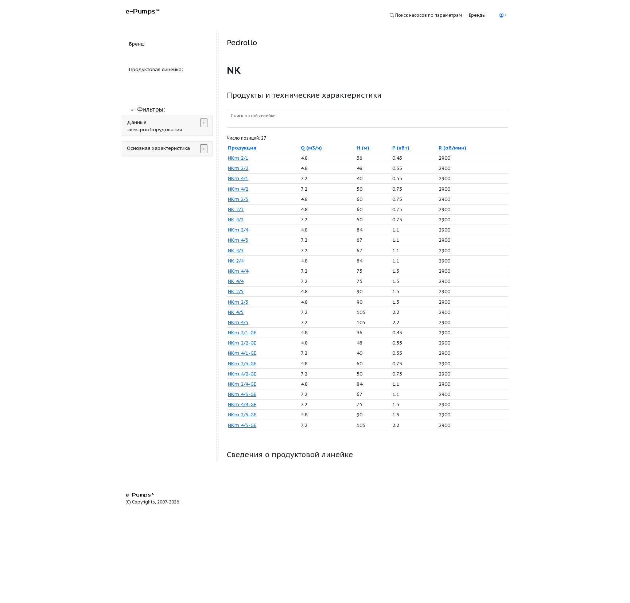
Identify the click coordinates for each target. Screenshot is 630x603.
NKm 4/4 (238, 271)
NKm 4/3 (238, 240)
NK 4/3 (236, 250)
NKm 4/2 (238, 189)
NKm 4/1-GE (242, 353)
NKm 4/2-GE (242, 373)
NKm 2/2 (238, 168)
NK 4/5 (236, 312)
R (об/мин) (452, 147)
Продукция (242, 147)
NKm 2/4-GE (242, 384)
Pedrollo (242, 42)
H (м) (363, 147)
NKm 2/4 (238, 229)
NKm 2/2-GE (242, 342)
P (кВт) (400, 147)
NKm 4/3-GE (242, 394)
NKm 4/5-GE (242, 425)
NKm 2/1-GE (242, 332)
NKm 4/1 (238, 178)
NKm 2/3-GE (242, 363)
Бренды (477, 15)
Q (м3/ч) (311, 147)
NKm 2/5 (238, 302)
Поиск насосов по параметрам (428, 15)
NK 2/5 (236, 291)
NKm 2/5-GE (242, 414)
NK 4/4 (236, 281)
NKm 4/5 (238, 322)
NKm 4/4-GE (242, 404)
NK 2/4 (236, 260)
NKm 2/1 (238, 158)
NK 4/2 (236, 219)
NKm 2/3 (238, 199)
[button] (503, 15)
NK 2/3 (236, 209)
